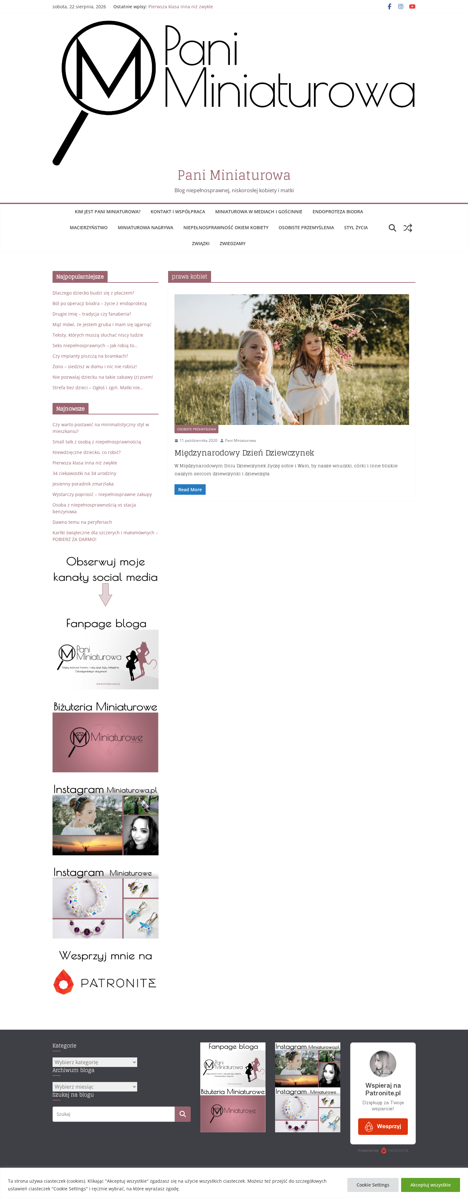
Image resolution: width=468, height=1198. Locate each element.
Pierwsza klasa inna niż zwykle (180, 7)
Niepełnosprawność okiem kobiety (225, 227)
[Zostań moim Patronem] (106, 953)
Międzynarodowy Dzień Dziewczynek (244, 453)
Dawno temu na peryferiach (82, 522)
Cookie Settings (373, 1185)
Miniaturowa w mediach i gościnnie (258, 211)
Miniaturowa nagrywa (145, 227)
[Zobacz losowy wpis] (407, 228)
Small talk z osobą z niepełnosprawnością (97, 442)
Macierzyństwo (89, 227)
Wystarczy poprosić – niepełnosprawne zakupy (102, 494)
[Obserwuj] (106, 787)
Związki (200, 243)
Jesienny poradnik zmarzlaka (83, 484)
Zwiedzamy (232, 243)
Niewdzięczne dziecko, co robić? (87, 452)
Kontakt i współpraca (178, 211)
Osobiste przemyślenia (306, 227)
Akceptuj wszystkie (430, 1185)
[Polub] (106, 621)
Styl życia (356, 227)
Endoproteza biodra (338, 211)
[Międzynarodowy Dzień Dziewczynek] (291, 359)
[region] (234, 1183)
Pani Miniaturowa (234, 175)
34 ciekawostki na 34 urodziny (84, 473)
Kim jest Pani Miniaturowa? (107, 211)
